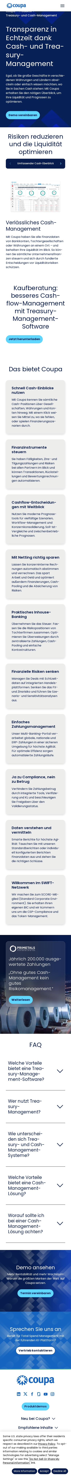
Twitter (25, 1394)
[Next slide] (60, 163)
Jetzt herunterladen (24, 339)
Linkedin (19, 1394)
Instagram (52, 1394)
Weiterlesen (20, 1000)
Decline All (60, 1471)
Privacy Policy (46, 1444)
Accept (44, 1471)
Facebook (32, 1394)
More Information (24, 1471)
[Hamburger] (62, 5)
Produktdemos (35, 1406)
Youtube (46, 1394)
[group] (35, 164)
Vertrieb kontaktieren (35, 1350)
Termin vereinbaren (35, 1293)
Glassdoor (39, 1394)
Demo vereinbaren (23, 115)
